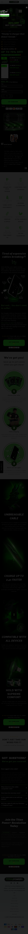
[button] (26, 7)
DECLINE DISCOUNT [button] (5, 18)
